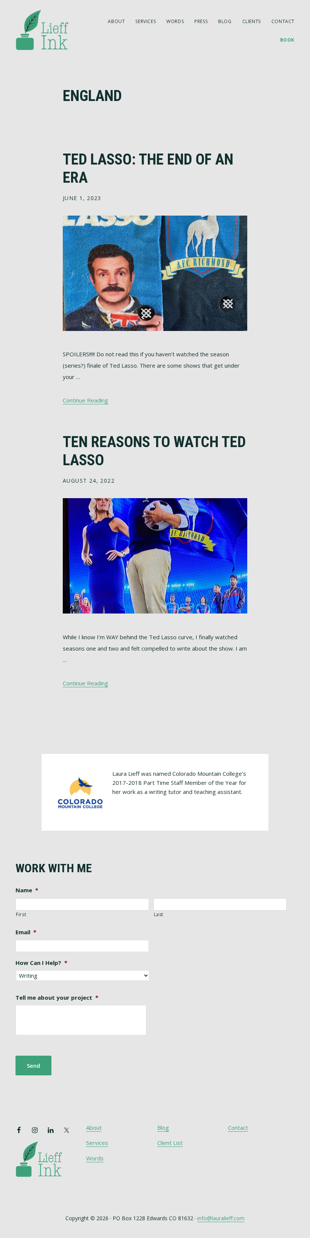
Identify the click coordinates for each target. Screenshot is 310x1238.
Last (159, 914)
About (94, 1127)
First (21, 914)
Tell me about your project (57, 997)
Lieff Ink (53, 29)
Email (26, 932)
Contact (238, 1127)
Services (97, 1142)
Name (27, 890)
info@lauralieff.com (221, 1218)
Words (95, 1158)
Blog (163, 1127)
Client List (170, 1142)
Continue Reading (85, 400)
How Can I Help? (41, 962)
